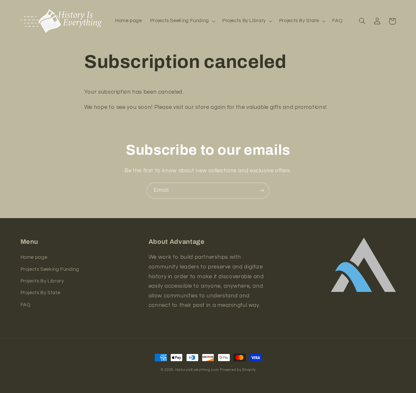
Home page (33, 257)
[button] (182, 21)
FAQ (25, 304)
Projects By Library (42, 281)
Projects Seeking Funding (49, 269)
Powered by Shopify (237, 370)
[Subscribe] (261, 191)
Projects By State (40, 292)
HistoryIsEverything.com (197, 370)
